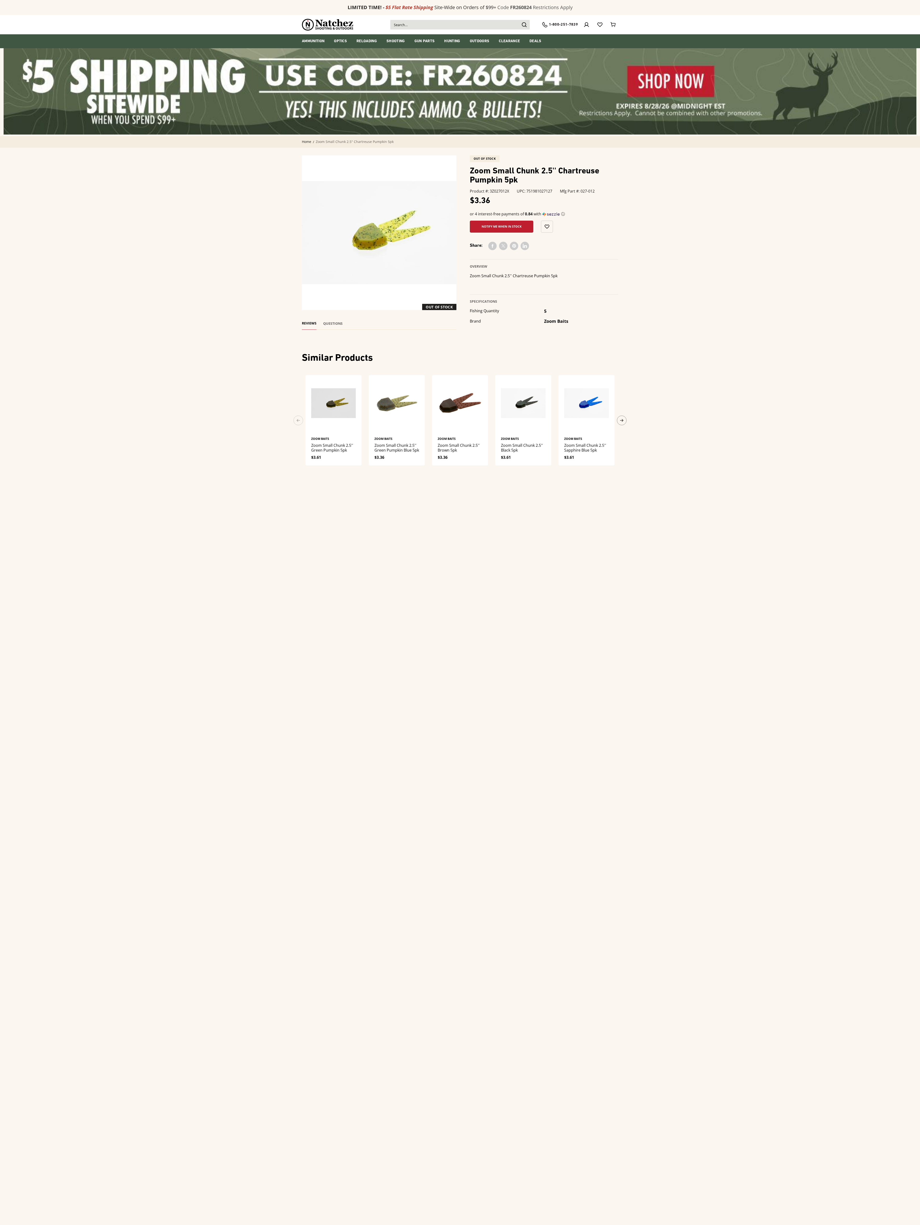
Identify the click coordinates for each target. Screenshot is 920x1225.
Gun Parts (424, 41)
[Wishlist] (600, 24)
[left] (298, 420)
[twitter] (503, 246)
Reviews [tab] (309, 323)
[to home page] (327, 25)
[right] (622, 420)
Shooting (395, 41)
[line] (525, 246)
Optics (340, 41)
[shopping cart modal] (613, 24)
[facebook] (492, 246)
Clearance (509, 41)
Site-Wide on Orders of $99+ (422, 7)
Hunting (452, 41)
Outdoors (479, 41)
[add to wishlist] (547, 227)
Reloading (366, 41)
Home (306, 142)
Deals (535, 41)
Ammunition (313, 41)
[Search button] (524, 24)
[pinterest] (514, 246)
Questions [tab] (333, 323)
